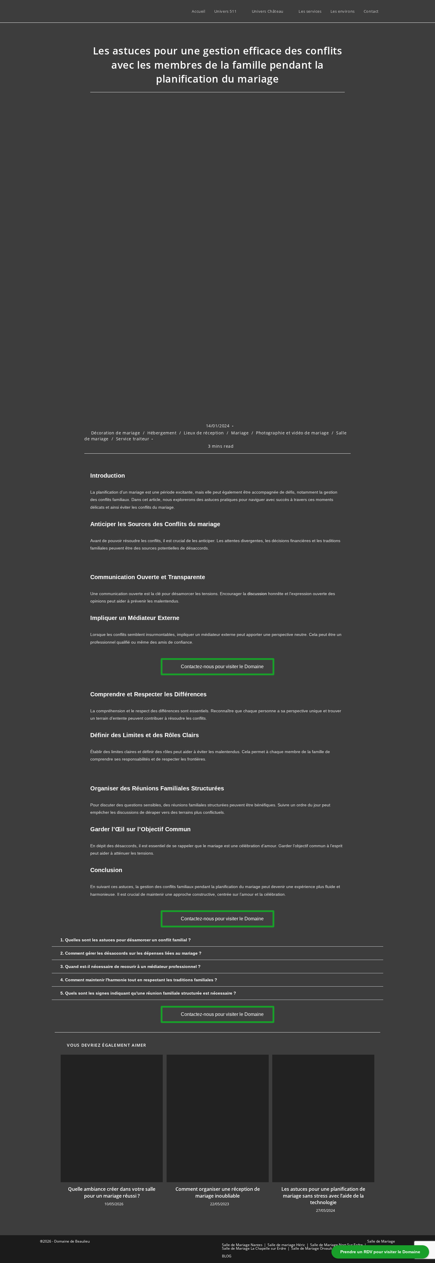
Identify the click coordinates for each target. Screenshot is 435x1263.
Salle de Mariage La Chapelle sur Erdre (254, 1248)
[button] (217, 940)
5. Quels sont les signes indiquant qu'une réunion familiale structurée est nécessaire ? (148, 993)
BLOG (226, 1256)
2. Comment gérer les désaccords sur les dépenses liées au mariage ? (131, 953)
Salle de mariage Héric (286, 1244)
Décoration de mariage (115, 433)
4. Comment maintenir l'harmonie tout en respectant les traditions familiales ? (138, 979)
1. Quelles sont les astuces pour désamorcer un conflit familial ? (125, 939)
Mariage (240, 433)
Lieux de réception (204, 433)
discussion (257, 593)
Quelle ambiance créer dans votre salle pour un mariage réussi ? (111, 1192)
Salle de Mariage (381, 1241)
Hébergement (162, 433)
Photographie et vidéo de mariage (292, 433)
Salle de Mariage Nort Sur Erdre (336, 1244)
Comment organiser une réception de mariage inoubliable (217, 1192)
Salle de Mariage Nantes (242, 1244)
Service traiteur (132, 439)
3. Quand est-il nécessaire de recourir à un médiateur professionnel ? (130, 966)
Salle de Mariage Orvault (311, 1248)
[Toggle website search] (389, 11)
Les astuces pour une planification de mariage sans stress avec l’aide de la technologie (323, 1196)
